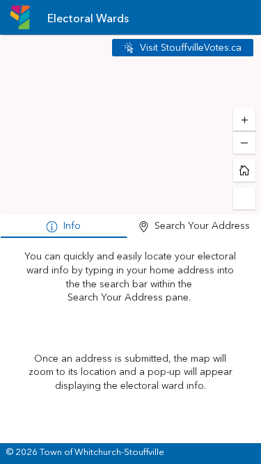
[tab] (63, 227)
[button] (182, 47)
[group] (130, 342)
